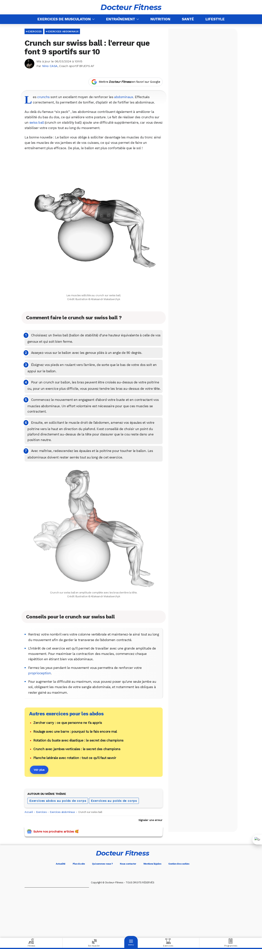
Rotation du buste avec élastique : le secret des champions (78, 740)
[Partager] (257, 840)
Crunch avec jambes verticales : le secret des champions (76, 749)
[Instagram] (128, 873)
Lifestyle (215, 19)
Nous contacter (128, 863)
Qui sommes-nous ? (102, 863)
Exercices (35, 31)
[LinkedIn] (139, 873)
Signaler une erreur (150, 820)
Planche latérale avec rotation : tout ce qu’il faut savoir (74, 758)
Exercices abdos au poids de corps (57, 801)
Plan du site (79, 863)
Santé (188, 19)
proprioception (39, 673)
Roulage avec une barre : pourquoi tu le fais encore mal (75, 731)
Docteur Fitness (131, 7)
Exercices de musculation (64, 19)
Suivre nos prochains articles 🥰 (56, 831)
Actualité (60, 863)
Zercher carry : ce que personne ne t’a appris (67, 723)
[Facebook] (106, 873)
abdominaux (123, 97)
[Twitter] (117, 873)
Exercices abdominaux (63, 31)
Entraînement (120, 19)
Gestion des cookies (178, 863)
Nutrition (160, 19)
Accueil (29, 812)
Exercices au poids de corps (114, 801)
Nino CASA (50, 66)
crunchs (43, 97)
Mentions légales (152, 863)
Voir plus (39, 769)
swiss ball (36, 122)
